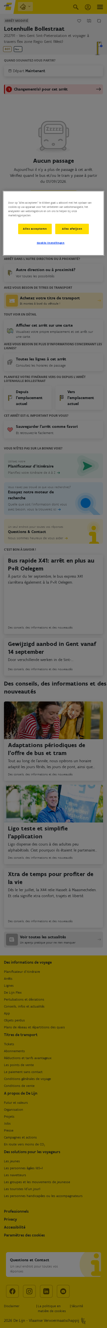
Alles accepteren (35, 228)
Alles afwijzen (72, 228)
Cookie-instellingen (51, 243)
